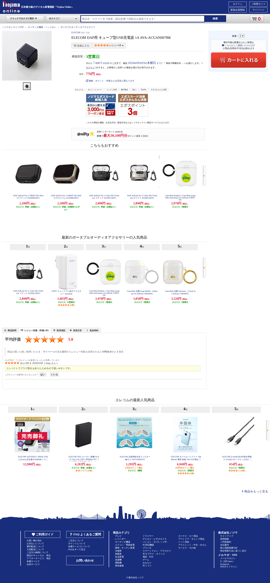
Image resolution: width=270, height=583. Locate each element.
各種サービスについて (79, 546)
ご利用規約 (225, 542)
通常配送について (35, 546)
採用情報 (224, 539)
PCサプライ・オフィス (154, 554)
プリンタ (147, 548)
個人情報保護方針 (229, 548)
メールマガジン (227, 558)
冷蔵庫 (118, 551)
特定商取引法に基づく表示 (233, 551)
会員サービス (33, 564)
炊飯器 (118, 554)
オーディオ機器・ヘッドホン (42, 27)
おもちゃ (147, 562)
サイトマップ (226, 536)
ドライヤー (148, 536)
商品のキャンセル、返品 (39, 555)
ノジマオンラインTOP (13, 27)
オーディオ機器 (122, 542)
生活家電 (119, 557)
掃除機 (118, 562)
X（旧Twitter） (227, 561)
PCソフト (147, 565)
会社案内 (224, 545)
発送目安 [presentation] (77, 330)
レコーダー (120, 539)
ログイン (237, 4)
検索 (215, 18)
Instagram (224, 564)
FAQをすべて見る (76, 549)
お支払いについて (35, 543)
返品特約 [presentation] (94, 330)
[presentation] (10, 330)
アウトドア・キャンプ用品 (191, 539)
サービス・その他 (187, 548)
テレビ (118, 536)
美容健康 (119, 565)
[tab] (10, 330)
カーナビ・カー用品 (188, 536)
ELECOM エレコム (80, 32)
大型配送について (35, 549)
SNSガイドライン (228, 566)
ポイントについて (77, 543)
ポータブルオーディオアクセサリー (77, 27)
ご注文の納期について (37, 552)
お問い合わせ (85, 560)
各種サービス (33, 561)
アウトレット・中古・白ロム (192, 545)
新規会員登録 (237, 10)
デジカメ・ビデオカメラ (155, 539)
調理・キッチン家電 (125, 548)
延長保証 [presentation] (61, 330)
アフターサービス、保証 (39, 558)
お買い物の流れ (34, 540)
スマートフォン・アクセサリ (157, 551)
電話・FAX (148, 557)
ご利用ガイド (258, 4)
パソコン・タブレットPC (155, 542)
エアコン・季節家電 (125, 545)
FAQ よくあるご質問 (87, 534)
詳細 (145, 136)
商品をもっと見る (256, 491)
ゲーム (146, 559)
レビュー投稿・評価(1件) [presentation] (36, 330)
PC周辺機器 (148, 545)
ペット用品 (183, 542)
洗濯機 (118, 559)
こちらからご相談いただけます (239, 45)
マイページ (258, 10)
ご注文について (75, 540)
